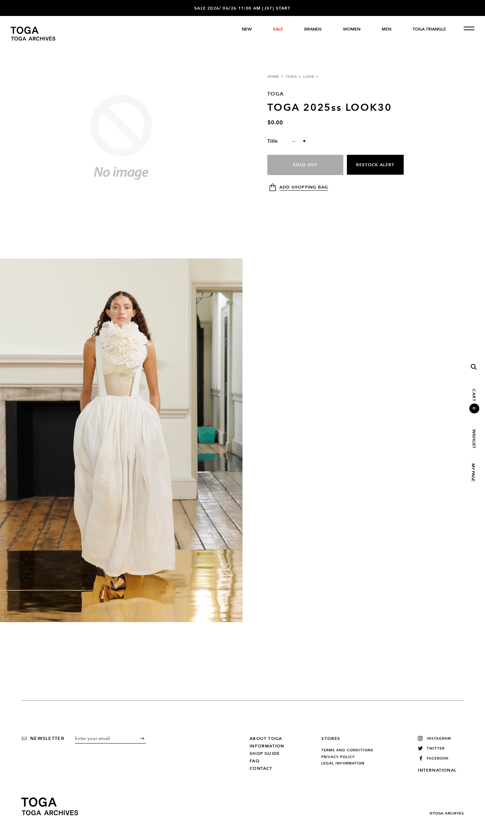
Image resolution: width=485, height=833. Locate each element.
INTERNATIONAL (437, 770)
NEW (247, 29)
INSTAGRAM (439, 738)
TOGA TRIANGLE (429, 29)
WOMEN (351, 29)
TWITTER (436, 748)
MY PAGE (472, 472)
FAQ (255, 760)
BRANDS (313, 29)
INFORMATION (267, 746)
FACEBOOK (438, 758)
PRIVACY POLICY (338, 757)
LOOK (309, 76)
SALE (278, 29)
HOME (273, 76)
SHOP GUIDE (265, 753)
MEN (386, 29)
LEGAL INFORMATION (343, 763)
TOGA (291, 76)
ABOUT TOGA (266, 738)
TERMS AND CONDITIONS (347, 750)
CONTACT (261, 768)
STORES (330, 738)
